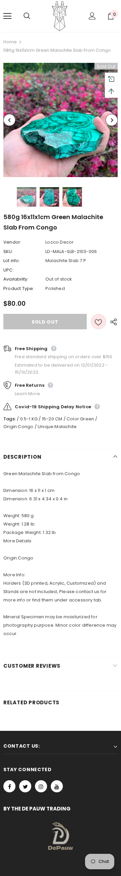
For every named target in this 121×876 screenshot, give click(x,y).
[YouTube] (57, 786)
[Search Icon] (34, 16)
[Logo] (60, 16)
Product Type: (18, 288)
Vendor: (12, 242)
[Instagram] (41, 786)
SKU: (8, 251)
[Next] (112, 120)
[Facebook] (9, 786)
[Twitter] (25, 786)
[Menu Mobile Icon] (7, 16)
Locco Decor (59, 242)
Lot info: (11, 260)
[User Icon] (92, 15)
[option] (60, 120)
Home (10, 42)
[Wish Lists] (98, 321)
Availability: (16, 279)
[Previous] (9, 120)
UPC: (8, 270)
